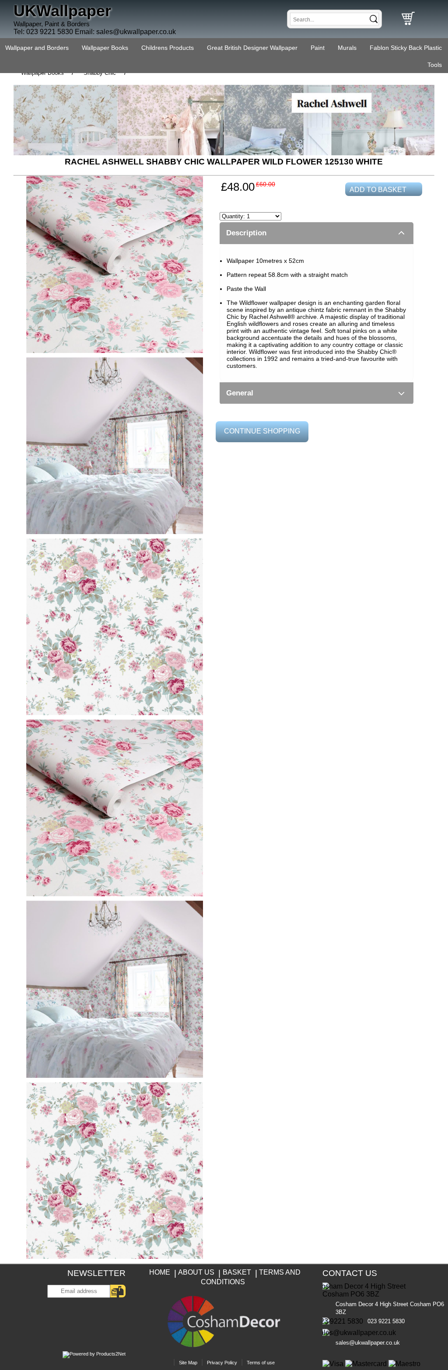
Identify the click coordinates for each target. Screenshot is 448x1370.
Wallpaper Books (105, 47)
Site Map (188, 1362)
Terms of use (261, 1362)
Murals (347, 47)
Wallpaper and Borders (37, 47)
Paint (318, 47)
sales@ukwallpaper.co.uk (136, 31)
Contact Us (349, 1273)
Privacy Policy (222, 1362)
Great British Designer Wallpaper (252, 47)
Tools (434, 64)
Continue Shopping (262, 431)
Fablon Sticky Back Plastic (406, 47)
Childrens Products (167, 47)
